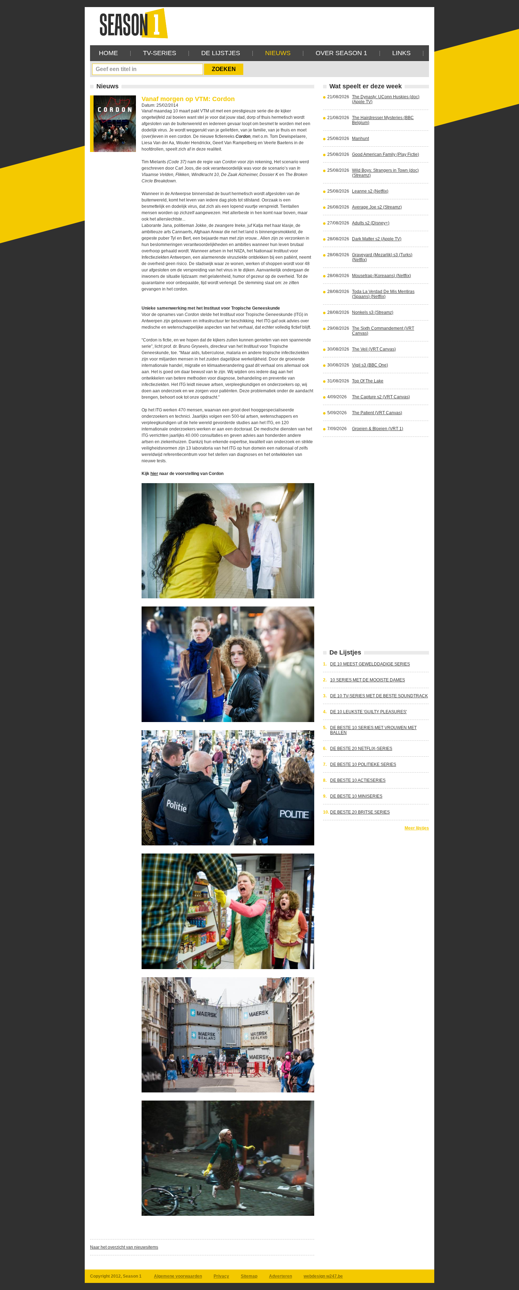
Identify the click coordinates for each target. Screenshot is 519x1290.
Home (108, 53)
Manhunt (360, 138)
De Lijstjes (220, 53)
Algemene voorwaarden (178, 1276)
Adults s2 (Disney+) (370, 223)
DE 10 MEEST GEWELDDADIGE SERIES (370, 664)
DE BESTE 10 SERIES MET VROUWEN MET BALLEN (373, 730)
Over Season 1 (341, 53)
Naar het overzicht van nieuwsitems (124, 1247)
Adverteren (280, 1276)
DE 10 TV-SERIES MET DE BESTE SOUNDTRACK (379, 695)
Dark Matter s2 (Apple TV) (376, 238)
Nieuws (278, 53)
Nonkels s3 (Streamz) (372, 312)
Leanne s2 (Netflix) (370, 191)
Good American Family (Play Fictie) (385, 154)
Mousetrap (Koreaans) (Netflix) (381, 275)
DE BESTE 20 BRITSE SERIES (360, 812)
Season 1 (131, 23)
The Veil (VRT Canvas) (374, 349)
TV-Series (159, 53)
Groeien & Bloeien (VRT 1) (377, 428)
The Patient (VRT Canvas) (377, 412)
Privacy (221, 1276)
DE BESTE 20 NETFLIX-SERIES (361, 748)
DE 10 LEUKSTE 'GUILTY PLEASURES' (368, 711)
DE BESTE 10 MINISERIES (356, 796)
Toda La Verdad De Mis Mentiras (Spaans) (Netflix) (383, 294)
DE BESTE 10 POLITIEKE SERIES (363, 764)
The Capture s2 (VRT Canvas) (381, 396)
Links (401, 53)
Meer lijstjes (417, 828)
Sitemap (249, 1276)
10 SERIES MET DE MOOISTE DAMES (367, 680)
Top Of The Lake (367, 381)
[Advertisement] (300, 23)
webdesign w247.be (323, 1276)
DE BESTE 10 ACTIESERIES (358, 780)
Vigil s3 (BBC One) (370, 365)
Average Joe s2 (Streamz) (377, 207)
